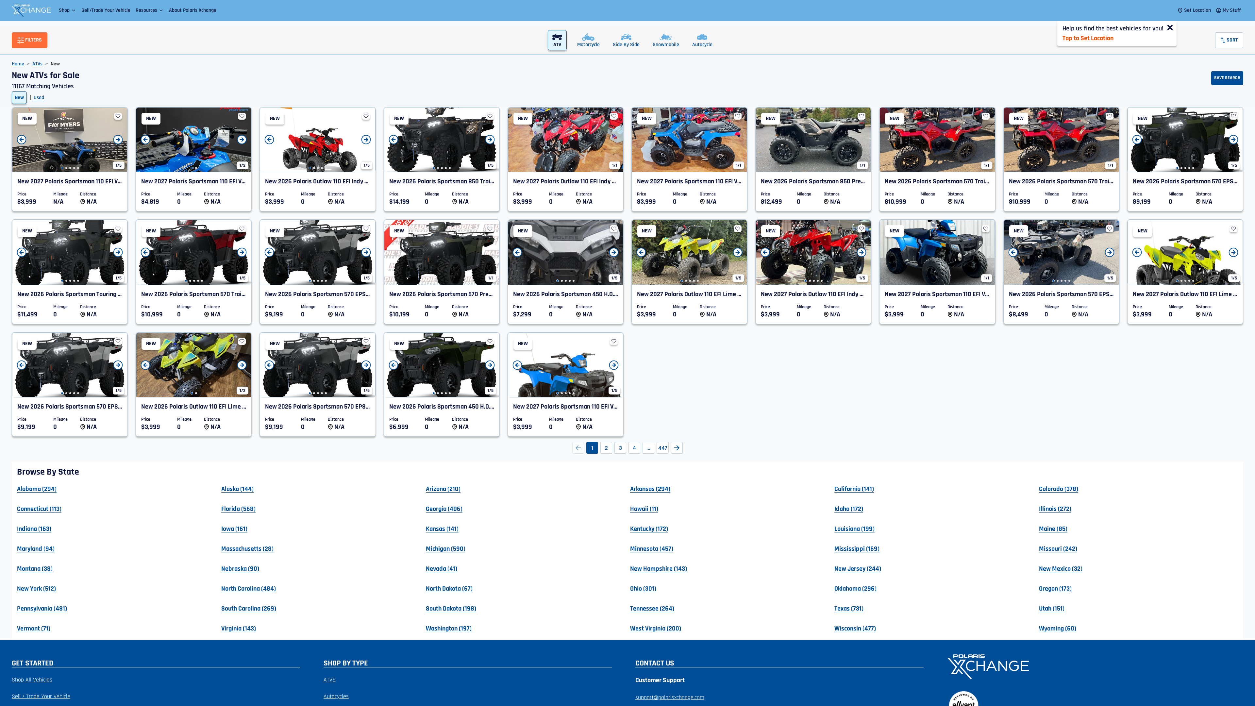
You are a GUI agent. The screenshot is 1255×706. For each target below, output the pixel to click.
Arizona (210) (443, 489)
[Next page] (677, 448)
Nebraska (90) (240, 568)
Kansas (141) (442, 528)
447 (662, 448)
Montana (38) (35, 568)
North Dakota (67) (449, 588)
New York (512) (36, 588)
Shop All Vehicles (32, 679)
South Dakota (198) (451, 608)
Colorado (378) (1058, 489)
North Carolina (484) (248, 588)
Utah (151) (1051, 608)
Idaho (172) (848, 509)
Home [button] (18, 63)
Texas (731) (848, 608)
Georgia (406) (444, 509)
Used (39, 97)
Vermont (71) (33, 628)
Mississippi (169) (856, 548)
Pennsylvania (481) (42, 608)
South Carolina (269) (248, 608)
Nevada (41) (441, 568)
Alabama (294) (37, 489)
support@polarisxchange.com (669, 697)
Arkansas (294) (650, 489)
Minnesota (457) (651, 548)
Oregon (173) (1055, 588)
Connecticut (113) (39, 509)
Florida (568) (238, 509)
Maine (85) (1053, 528)
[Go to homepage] (1091, 666)
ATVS (330, 679)
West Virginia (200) (655, 628)
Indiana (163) (34, 528)
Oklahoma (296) (855, 588)
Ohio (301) (643, 588)
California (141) (854, 489)
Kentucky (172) (649, 528)
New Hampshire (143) (658, 568)
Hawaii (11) (644, 509)
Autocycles (336, 696)
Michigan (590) (445, 548)
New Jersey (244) (857, 568)
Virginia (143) (238, 628)
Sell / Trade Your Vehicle (41, 696)
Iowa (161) (234, 528)
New (19, 97)
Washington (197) (449, 628)
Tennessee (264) (652, 608)
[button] (67, 10)
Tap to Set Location (1088, 38)
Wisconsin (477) (855, 628)
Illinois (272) (1055, 509)
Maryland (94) (36, 548)
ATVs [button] (37, 63)
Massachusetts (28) (247, 548)
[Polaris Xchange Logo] (31, 10)
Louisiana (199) (854, 528)
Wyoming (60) (1057, 628)
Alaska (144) (237, 489)
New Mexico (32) (1060, 568)
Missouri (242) (1058, 548)
